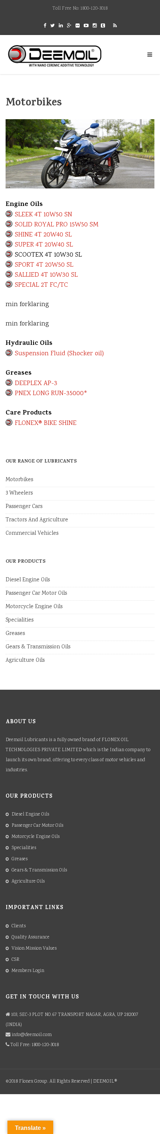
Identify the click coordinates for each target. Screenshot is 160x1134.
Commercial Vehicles (32, 534)
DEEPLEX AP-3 (36, 383)
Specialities (19, 620)
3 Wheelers (19, 493)
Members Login (28, 971)
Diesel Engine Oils (28, 580)
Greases (15, 634)
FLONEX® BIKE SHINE (46, 423)
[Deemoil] (55, 56)
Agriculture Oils (25, 661)
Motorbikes (19, 480)
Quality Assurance (30, 937)
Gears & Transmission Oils (38, 647)
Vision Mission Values (34, 948)
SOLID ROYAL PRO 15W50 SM (57, 225)
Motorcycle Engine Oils (34, 607)
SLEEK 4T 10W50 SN (43, 215)
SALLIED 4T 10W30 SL (46, 275)
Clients (19, 926)
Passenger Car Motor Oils (36, 594)
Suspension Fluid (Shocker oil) (59, 354)
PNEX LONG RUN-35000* (51, 393)
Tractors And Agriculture (37, 520)
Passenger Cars (24, 507)
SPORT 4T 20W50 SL (44, 265)
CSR (15, 959)
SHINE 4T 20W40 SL (43, 235)
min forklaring (27, 304)
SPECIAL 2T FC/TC (41, 285)
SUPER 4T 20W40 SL (44, 245)
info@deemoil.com (32, 1035)
